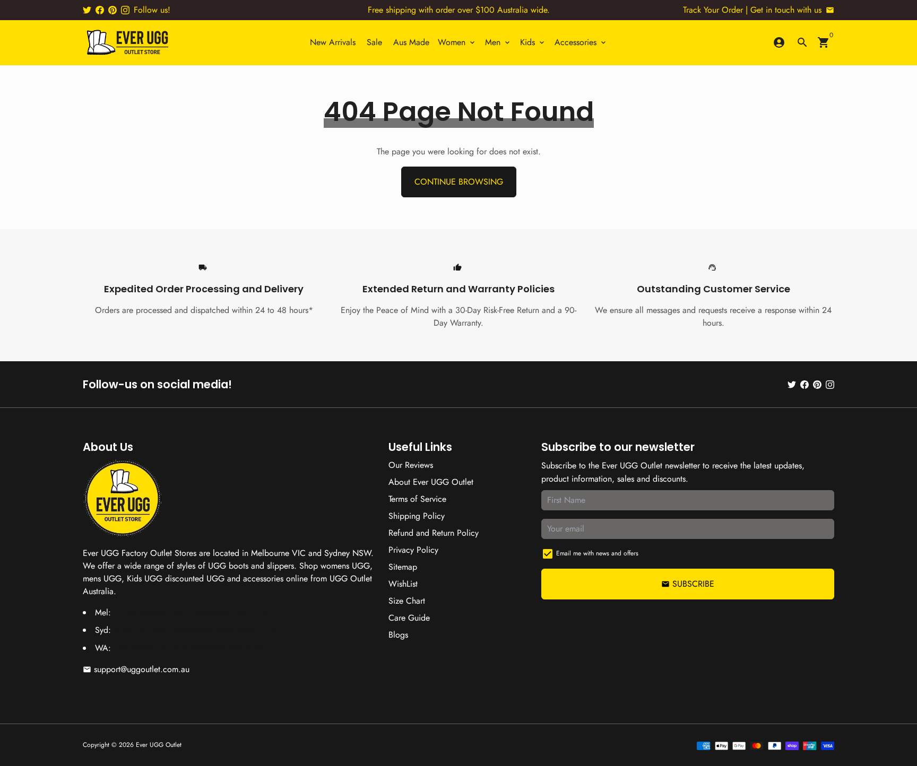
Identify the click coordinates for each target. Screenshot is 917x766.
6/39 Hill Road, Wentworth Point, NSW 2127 (196, 630)
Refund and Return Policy (433, 533)
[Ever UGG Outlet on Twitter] (87, 10)
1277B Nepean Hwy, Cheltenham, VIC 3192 (192, 612)
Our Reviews (410, 465)
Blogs (398, 635)
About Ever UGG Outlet (430, 482)
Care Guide (409, 618)
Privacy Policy (413, 550)
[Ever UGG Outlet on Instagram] (125, 10)
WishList (403, 584)
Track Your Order (713, 10)
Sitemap (402, 567)
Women (457, 42)
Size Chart (406, 601)
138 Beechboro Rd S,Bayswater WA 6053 (189, 648)
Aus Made (411, 42)
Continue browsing (458, 182)
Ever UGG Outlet (158, 745)
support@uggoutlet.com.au (136, 669)
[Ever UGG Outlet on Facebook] (100, 10)
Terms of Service (417, 499)
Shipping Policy (416, 516)
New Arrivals (333, 42)
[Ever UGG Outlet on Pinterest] (112, 10)
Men (498, 42)
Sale (374, 42)
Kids (533, 42)
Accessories (581, 42)
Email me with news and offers (597, 553)
